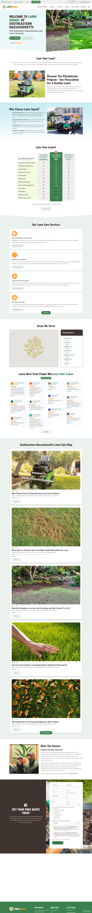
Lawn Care (56, 808)
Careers (72, 2)
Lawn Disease (56, 811)
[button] (33, 341)
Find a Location (70, 910)
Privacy (68, 839)
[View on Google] (12, 383)
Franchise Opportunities (84, 2)
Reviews (67, 6)
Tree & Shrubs (57, 816)
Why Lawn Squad (54, 910)
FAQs (52, 911)
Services (52, 6)
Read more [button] (13, 395)
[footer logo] (17, 910)
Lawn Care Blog (75, 6)
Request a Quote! (58, 843)
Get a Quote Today (46, 208)
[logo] (10, 7)
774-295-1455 (15, 38)
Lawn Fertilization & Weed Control (41, 910)
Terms (65, 839)
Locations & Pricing (42, 6)
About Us (59, 6)
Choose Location (7, 2)
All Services (46, 312)
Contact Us (84, 6)
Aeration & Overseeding (59, 810)
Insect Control (57, 813)
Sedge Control (57, 818)
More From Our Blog (46, 732)
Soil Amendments (57, 815)
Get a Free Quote (36, 2)
